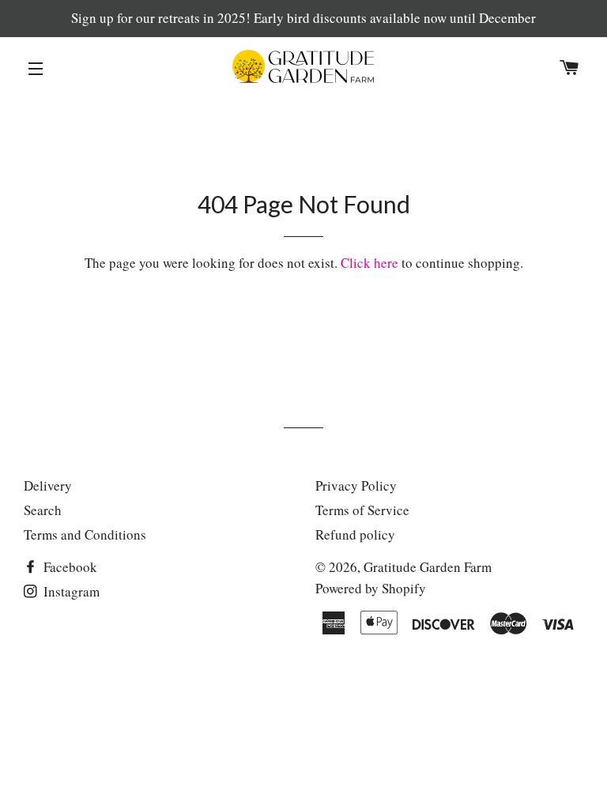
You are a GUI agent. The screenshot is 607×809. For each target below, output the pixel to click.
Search (43, 510)
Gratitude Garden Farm (428, 567)
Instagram (70, 591)
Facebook (68, 567)
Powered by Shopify (370, 588)
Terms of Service (362, 510)
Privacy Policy (356, 485)
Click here (369, 263)
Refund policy (355, 534)
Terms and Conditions (85, 534)
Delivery (48, 485)
